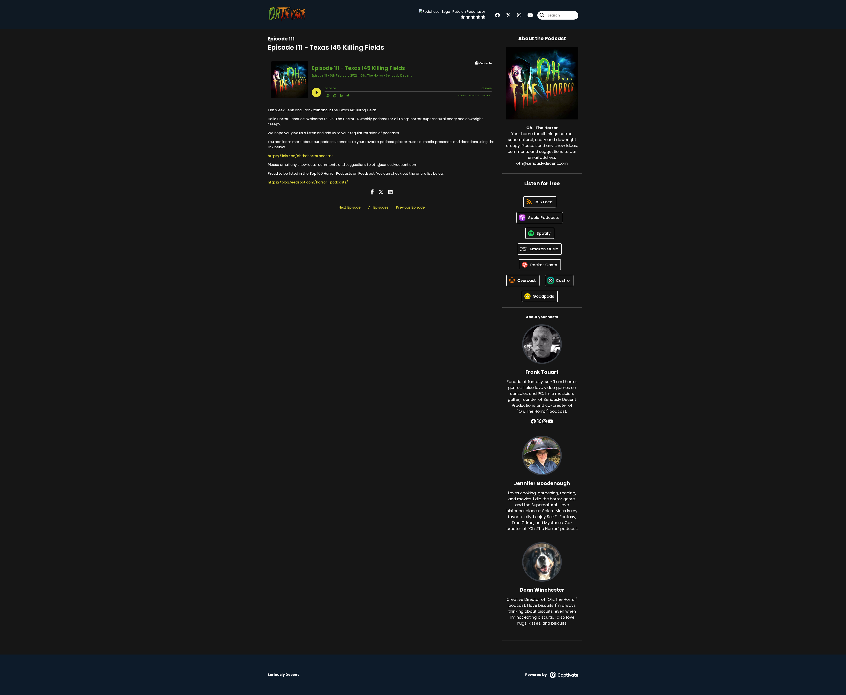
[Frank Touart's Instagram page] (544, 421)
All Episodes (378, 207)
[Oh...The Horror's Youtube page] (527, 15)
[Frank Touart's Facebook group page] (533, 421)
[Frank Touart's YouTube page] (550, 421)
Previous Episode (410, 207)
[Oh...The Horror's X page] (506, 15)
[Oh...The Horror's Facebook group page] (497, 15)
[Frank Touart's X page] (539, 421)
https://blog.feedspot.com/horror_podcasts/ (308, 182)
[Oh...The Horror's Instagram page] (516, 15)
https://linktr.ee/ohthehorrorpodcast (300, 155)
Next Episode (349, 207)
